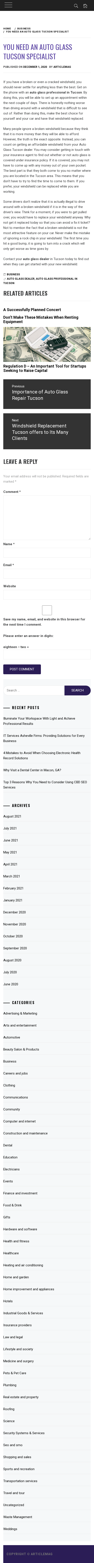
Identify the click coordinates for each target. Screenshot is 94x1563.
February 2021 (13, 888)
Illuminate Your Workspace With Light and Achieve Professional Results (39, 721)
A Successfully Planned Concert (32, 309)
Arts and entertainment (20, 1025)
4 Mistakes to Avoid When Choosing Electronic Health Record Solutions (41, 755)
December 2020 (14, 912)
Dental (7, 1145)
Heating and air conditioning (23, 1265)
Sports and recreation (19, 1469)
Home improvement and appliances (28, 1289)
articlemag (62, 66)
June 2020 (10, 984)
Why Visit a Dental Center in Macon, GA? (32, 770)
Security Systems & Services (24, 1433)
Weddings (10, 1529)
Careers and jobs (15, 1073)
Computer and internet (19, 1121)
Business (13, 274)
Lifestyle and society (18, 1349)
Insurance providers (17, 1325)
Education (10, 1157)
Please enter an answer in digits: (28, 636)
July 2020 (10, 972)
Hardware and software (20, 1229)
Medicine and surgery (18, 1361)
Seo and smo (13, 1445)
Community (11, 1109)
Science (9, 1421)
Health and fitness (16, 1241)
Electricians (11, 1169)
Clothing (9, 1085)
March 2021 (11, 876)
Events (8, 1181)
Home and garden (16, 1277)
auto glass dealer (21, 278)
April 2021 (10, 864)
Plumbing (9, 1385)
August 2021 (12, 816)
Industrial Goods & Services (23, 1313)
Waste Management (17, 1517)
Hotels (8, 1301)
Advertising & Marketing (20, 1013)
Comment (12, 492)
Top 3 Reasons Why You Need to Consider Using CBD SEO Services (45, 784)
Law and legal (13, 1337)
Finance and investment (20, 1193)
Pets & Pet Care (14, 1373)
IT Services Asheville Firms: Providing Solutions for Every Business (44, 738)
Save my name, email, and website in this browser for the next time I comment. (44, 622)
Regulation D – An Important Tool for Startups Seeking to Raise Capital (44, 368)
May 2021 (10, 852)
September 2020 (15, 948)
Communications (15, 1097)
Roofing (8, 1409)
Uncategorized (13, 1505)
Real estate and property (20, 1397)
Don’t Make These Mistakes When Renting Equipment (40, 319)
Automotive (11, 1037)
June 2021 (10, 840)
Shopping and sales (17, 1457)
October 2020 (13, 936)
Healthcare (11, 1253)
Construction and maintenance (25, 1133)
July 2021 (10, 828)
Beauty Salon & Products (21, 1049)
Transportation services (20, 1481)
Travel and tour (14, 1493)
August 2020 (12, 960)
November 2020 (14, 924)
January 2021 (13, 900)
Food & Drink (12, 1205)
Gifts (6, 1217)
